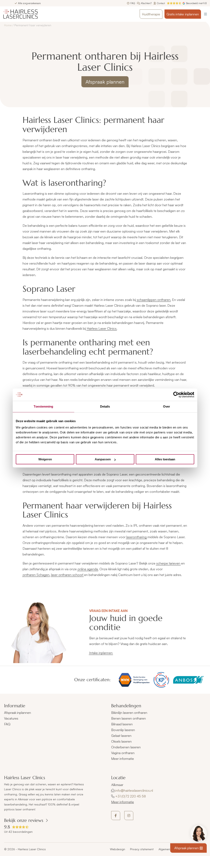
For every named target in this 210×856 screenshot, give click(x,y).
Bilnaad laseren (122, 724)
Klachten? (146, 3)
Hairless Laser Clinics (101, 328)
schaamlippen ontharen (153, 300)
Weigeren (45, 459)
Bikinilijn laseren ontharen (129, 713)
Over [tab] (166, 406)
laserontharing (136, 537)
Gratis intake (183, 14)
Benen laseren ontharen (128, 718)
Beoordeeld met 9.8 (196, 3)
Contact (161, 3)
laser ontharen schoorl (67, 575)
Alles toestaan (165, 459)
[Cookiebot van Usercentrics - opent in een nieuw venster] (176, 395)
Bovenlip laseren (123, 730)
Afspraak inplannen (17, 713)
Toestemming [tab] (43, 406)
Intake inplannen (101, 653)
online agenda (88, 569)
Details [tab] (105, 406)
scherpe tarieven (168, 563)
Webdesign (117, 849)
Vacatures (11, 718)
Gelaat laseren (121, 736)
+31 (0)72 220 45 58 (130, 796)
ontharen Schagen (36, 575)
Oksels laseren (121, 741)
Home (8, 25)
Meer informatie (122, 802)
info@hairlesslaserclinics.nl (134, 790)
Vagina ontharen (123, 753)
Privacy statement (142, 849)
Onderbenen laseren (126, 747)
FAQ (132, 3)
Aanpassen (103, 459)
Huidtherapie (151, 14)
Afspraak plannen (105, 82)
